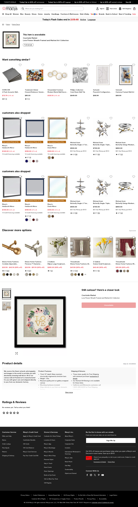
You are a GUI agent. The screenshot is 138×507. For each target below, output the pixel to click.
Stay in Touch (48, 463)
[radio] (26, 161)
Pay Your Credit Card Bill (30, 455)
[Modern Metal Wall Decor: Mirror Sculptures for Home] (58, 75)
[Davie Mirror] (58, 128)
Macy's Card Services (30, 451)
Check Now (111, 462)
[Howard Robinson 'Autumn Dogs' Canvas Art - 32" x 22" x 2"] (35, 75)
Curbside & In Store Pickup (52, 436)
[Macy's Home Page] (9, 8)
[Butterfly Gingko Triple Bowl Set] (103, 128)
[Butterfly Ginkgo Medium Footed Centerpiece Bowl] (126, 128)
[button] (35, 322)
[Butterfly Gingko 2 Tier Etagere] (80, 128)
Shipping (96, 391)
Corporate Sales (70, 440)
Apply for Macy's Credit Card (32, 436)
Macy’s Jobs (68, 458)
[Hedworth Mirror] (12, 128)
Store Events (48, 467)
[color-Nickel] (14, 274)
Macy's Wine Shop (50, 455)
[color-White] (30, 161)
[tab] (6, 293)
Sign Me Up (110, 440)
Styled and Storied (70, 473)
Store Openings (49, 471)
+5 (85, 274)
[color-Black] (7, 274)
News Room (68, 461)
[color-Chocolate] (82, 274)
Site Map (67, 465)
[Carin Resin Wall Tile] (80, 75)
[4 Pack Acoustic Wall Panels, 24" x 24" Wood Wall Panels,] (12, 75)
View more (69, 392)
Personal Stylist (48, 459)
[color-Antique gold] (75, 274)
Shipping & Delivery (8, 455)
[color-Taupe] (72, 274)
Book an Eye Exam (50, 475)
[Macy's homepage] (3, 24)
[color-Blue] (26, 161)
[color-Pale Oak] (49, 157)
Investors (67, 448)
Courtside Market (30, 38)
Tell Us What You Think (51, 479)
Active (83, 19)
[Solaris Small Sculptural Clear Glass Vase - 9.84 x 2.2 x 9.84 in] (103, 247)
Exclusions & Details (100, 462)
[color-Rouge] (117, 271)
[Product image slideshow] (41, 322)
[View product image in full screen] (16, 353)
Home (8, 24)
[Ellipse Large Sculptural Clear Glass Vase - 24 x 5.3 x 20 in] (58, 247)
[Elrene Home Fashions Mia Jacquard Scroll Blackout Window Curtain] (126, 247)
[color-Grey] (37, 161)
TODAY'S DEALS (10, 2)
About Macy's (69, 436)
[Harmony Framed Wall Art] (126, 75)
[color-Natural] (124, 271)
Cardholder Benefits (29, 440)
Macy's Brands (48, 451)
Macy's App (47, 444)
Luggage (92, 19)
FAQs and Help (6, 436)
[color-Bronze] (10, 274)
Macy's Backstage (49, 448)
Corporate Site (69, 444)
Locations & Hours (49, 440)
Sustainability (69, 469)
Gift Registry (47, 483)
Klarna (4, 440)
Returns (4, 451)
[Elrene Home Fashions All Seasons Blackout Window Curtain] (80, 247)
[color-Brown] (33, 161)
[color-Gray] (121, 271)
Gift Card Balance (28, 448)
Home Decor (16, 24)
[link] (12, 94)
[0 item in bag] (134, 8)
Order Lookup (6, 444)
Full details (28, 45)
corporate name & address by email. (103, 502)
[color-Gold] (4, 274)
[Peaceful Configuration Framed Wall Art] (103, 75)
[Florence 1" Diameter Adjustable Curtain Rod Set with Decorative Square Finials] (35, 247)
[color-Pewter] (17, 274)
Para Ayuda (5, 448)
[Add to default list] (20, 65)
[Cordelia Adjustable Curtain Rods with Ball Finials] (12, 247)
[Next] (133, 75)
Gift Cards (26, 444)
